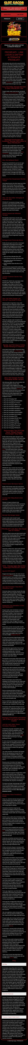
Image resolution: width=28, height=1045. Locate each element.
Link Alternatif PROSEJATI (12, 92)
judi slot (12, 957)
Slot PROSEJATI (18, 351)
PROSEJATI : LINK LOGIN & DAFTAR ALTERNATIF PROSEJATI (14, 9)
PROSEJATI (9, 82)
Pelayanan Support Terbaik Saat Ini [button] (11, 1017)
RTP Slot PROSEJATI (7, 575)
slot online (19, 388)
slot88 (22, 735)
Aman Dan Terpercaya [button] (7, 993)
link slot (11, 925)
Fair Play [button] (4, 964)
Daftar (20, 18)
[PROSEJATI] (14, 5)
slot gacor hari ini (15, 634)
